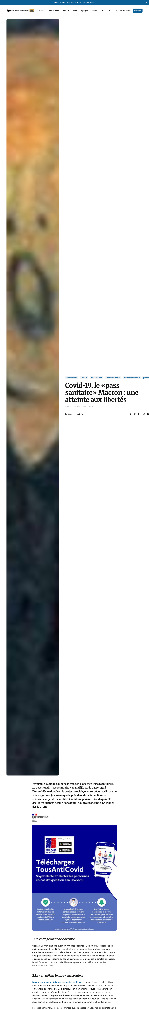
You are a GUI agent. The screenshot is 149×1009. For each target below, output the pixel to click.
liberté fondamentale (132, 378)
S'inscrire (137, 10)
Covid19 (84, 378)
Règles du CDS (102, 15)
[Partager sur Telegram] (143, 414)
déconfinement (96, 378)
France (66, 10)
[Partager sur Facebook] (130, 414)
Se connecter (125, 10)
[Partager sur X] (134, 414)
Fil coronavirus (72, 378)
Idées (75, 10)
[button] (110, 10)
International (54, 10)
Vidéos (94, 10)
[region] (102, 10)
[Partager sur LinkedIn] (139, 414)
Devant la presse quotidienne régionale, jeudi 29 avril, (58, 982)
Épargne (84, 10)
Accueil (41, 10)
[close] (146, 2)
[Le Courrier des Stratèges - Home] (20, 11)
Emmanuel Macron (113, 378)
